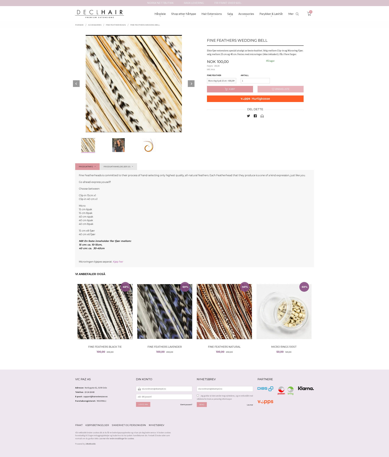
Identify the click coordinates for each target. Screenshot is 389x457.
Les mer (250, 405)
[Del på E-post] (262, 116)
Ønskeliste (282, 89)
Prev (76, 83)
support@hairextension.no (95, 396)
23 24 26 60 (89, 392)
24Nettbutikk (90, 444)
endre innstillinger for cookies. (122, 438)
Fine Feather (214, 75)
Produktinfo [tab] (86, 166)
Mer (291, 13)
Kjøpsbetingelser (97, 425)
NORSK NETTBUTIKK (160, 3)
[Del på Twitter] (248, 116)
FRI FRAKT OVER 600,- (228, 3)
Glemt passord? (186, 404)
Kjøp (232, 89)
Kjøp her (118, 261)
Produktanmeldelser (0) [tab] (117, 166)
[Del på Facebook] (255, 116)
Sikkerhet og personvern (129, 425)
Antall (245, 75)
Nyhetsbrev (156, 425)
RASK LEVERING (194, 3)
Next (191, 83)
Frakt (79, 425)
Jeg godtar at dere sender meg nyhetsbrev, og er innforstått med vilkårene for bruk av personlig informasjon (225, 397)
